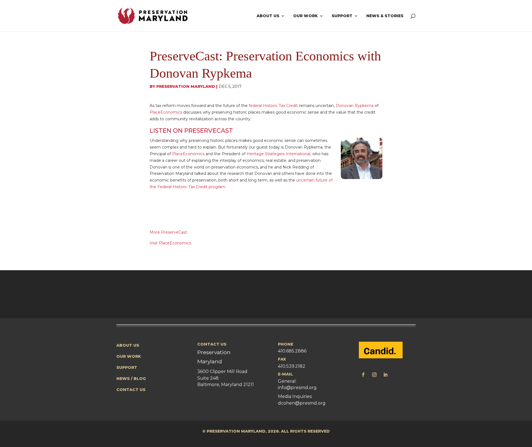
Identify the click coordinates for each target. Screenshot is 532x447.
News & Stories (384, 16)
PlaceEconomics (166, 112)
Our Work (305, 16)
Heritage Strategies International (278, 153)
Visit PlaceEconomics (170, 243)
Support (342, 16)
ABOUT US (127, 345)
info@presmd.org (297, 387)
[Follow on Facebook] (363, 374)
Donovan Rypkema (355, 105)
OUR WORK (128, 356)
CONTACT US (130, 389)
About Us (268, 16)
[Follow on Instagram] (374, 374)
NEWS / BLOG (131, 378)
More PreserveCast (168, 232)
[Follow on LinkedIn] (385, 374)
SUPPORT (126, 367)
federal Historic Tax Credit (273, 105)
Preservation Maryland (185, 86)
